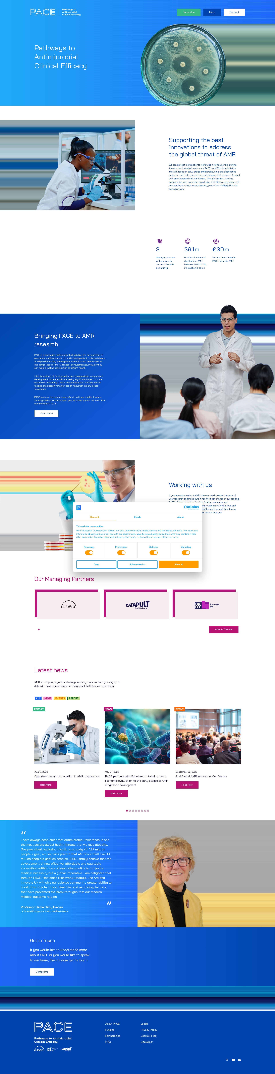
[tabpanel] (68, 604)
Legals (144, 1023)
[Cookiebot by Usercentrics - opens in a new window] (186, 507)
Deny (96, 564)
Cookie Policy (149, 1035)
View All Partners (224, 629)
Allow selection (137, 564)
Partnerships (112, 1035)
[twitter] (227, 1060)
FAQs (108, 1041)
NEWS (47, 698)
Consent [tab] (94, 517)
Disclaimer (147, 1041)
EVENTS (60, 698)
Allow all (178, 564)
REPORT (73, 698)
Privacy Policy (149, 1029)
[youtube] (233, 1060)
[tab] (39, 629)
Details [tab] (137, 517)
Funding (109, 1029)
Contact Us (42, 971)
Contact (234, 12)
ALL (38, 698)
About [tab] (180, 517)
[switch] (121, 552)
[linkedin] (239, 1060)
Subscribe (189, 12)
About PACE (46, 413)
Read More (45, 784)
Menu (212, 12)
